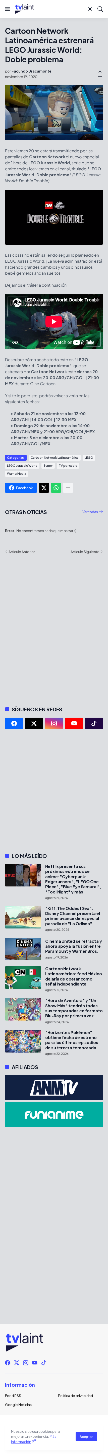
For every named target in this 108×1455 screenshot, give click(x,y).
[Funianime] (54, 1114)
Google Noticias (18, 1404)
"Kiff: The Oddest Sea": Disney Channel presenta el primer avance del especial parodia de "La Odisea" (72, 916)
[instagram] (54, 723)
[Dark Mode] (89, 9)
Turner (48, 465)
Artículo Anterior (22, 551)
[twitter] (34, 723)
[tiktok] (94, 723)
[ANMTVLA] (54, 1087)
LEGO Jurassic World (22, 465)
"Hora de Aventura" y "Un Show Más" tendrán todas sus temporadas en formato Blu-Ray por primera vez (74, 1008)
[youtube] (74, 723)
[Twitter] (44, 488)
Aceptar (86, 1436)
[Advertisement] (54, 791)
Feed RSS (13, 1395)
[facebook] (14, 723)
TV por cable (68, 465)
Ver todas (90, 512)
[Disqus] (54, 629)
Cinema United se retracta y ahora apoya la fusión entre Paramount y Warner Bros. (73, 946)
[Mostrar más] (68, 488)
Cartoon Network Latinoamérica (55, 457)
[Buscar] (100, 9)
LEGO (89, 457)
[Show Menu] (7, 9)
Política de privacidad (75, 1395)
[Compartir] (98, 74)
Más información (33, 1439)
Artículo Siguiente (85, 551)
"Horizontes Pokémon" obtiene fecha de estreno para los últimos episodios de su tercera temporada (71, 1040)
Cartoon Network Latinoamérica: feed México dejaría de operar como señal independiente (73, 976)
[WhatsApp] (56, 488)
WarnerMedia (16, 473)
